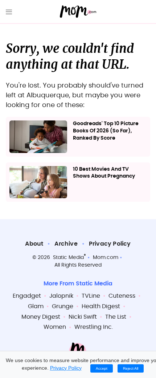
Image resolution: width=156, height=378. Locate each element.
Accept (101, 368)
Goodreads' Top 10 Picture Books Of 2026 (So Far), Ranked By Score (106, 130)
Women (55, 327)
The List (115, 317)
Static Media (68, 257)
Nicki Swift (83, 317)
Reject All (130, 368)
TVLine (91, 296)
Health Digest (101, 306)
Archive (65, 244)
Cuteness (121, 296)
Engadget (27, 296)
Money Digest (40, 317)
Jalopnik (61, 296)
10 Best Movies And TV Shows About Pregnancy (104, 173)
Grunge (62, 306)
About (34, 244)
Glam (36, 306)
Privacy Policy (110, 244)
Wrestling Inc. (93, 327)
